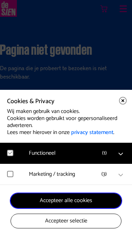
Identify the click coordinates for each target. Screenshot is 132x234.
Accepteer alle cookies (66, 200)
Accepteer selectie (66, 221)
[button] (69, 153)
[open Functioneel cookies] (120, 154)
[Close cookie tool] (123, 101)
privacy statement (92, 132)
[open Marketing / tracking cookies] (120, 175)
